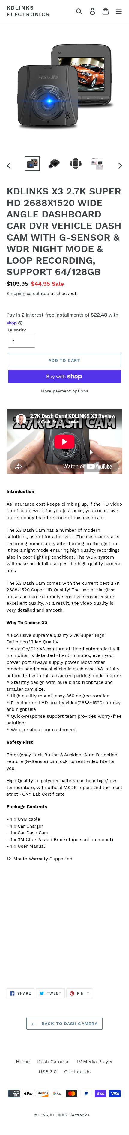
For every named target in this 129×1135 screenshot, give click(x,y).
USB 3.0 (48, 1071)
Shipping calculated (28, 293)
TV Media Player (94, 1061)
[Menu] (118, 11)
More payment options (64, 391)
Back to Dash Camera (69, 1023)
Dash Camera (52, 1061)
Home (23, 1061)
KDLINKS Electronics (28, 10)
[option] (32, 164)
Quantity (17, 329)
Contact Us (77, 1071)
